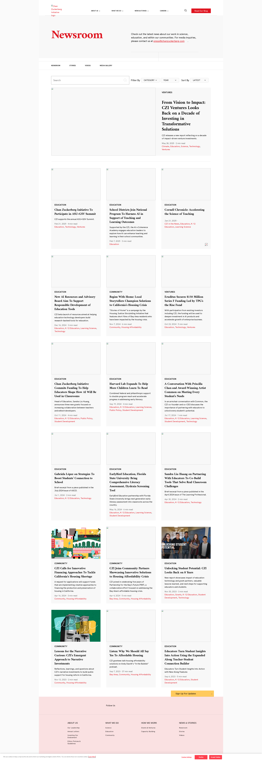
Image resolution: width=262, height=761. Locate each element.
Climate (165, 146)
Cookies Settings (186, 757)
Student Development (64, 421)
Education (175, 146)
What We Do (117, 11)
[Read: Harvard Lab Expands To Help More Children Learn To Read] (131, 384)
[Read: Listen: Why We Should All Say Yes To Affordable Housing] (131, 648)
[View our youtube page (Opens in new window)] (153, 705)
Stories (72, 65)
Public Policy (86, 418)
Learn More (92, 757)
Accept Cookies (215, 757)
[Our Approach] (57, 11)
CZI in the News (172, 223)
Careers (163, 11)
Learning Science (183, 227)
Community (115, 327)
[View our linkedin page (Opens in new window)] (140, 705)
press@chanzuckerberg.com (169, 40)
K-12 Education (72, 328)
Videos (88, 65)
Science (184, 146)
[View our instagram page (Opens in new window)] (127, 705)
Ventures (166, 149)
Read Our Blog (201, 10)
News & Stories (141, 11)
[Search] (185, 10)
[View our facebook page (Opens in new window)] (120, 705)
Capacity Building (148, 731)
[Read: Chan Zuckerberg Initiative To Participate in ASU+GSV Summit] (76, 208)
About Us (95, 11)
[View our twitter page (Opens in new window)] (147, 705)
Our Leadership (74, 728)
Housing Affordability (131, 327)
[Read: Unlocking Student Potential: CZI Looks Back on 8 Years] (186, 565)
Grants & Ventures (148, 728)
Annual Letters (73, 731)
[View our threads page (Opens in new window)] (133, 705)
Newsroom (55, 65)
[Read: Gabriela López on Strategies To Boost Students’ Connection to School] (76, 476)
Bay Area (114, 598)
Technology (194, 146)
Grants (178, 594)
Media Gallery (106, 65)
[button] (150, 80)
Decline (201, 757)
